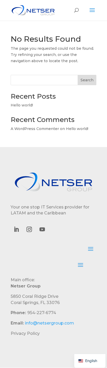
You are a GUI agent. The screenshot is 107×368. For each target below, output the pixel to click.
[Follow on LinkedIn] (16, 229)
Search (87, 80)
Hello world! (22, 105)
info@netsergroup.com (49, 323)
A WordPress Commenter (35, 128)
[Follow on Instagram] (29, 229)
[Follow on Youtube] (42, 229)
